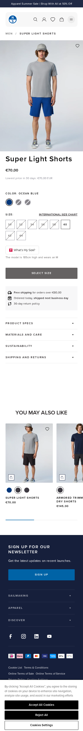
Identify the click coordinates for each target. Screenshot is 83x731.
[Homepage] (12, 19)
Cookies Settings (41, 725)
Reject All (41, 715)
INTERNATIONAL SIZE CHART (58, 214)
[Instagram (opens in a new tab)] (23, 636)
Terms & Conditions (36, 667)
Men (9, 33)
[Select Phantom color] (18, 490)
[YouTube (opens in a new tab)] (49, 636)
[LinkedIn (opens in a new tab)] (36, 636)
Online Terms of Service (50, 673)
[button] (37, 145)
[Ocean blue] (9, 202)
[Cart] (61, 19)
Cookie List (15, 667)
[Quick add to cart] (11, 477)
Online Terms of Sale (21, 673)
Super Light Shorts (22, 498)
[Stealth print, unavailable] (27, 202)
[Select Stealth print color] (26, 490)
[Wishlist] (53, 19)
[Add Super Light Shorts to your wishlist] (77, 46)
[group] (29, 467)
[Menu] (71, 19)
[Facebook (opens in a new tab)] (10, 636)
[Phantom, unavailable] (18, 202)
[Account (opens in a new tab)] (44, 19)
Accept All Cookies (41, 705)
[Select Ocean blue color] (9, 490)
